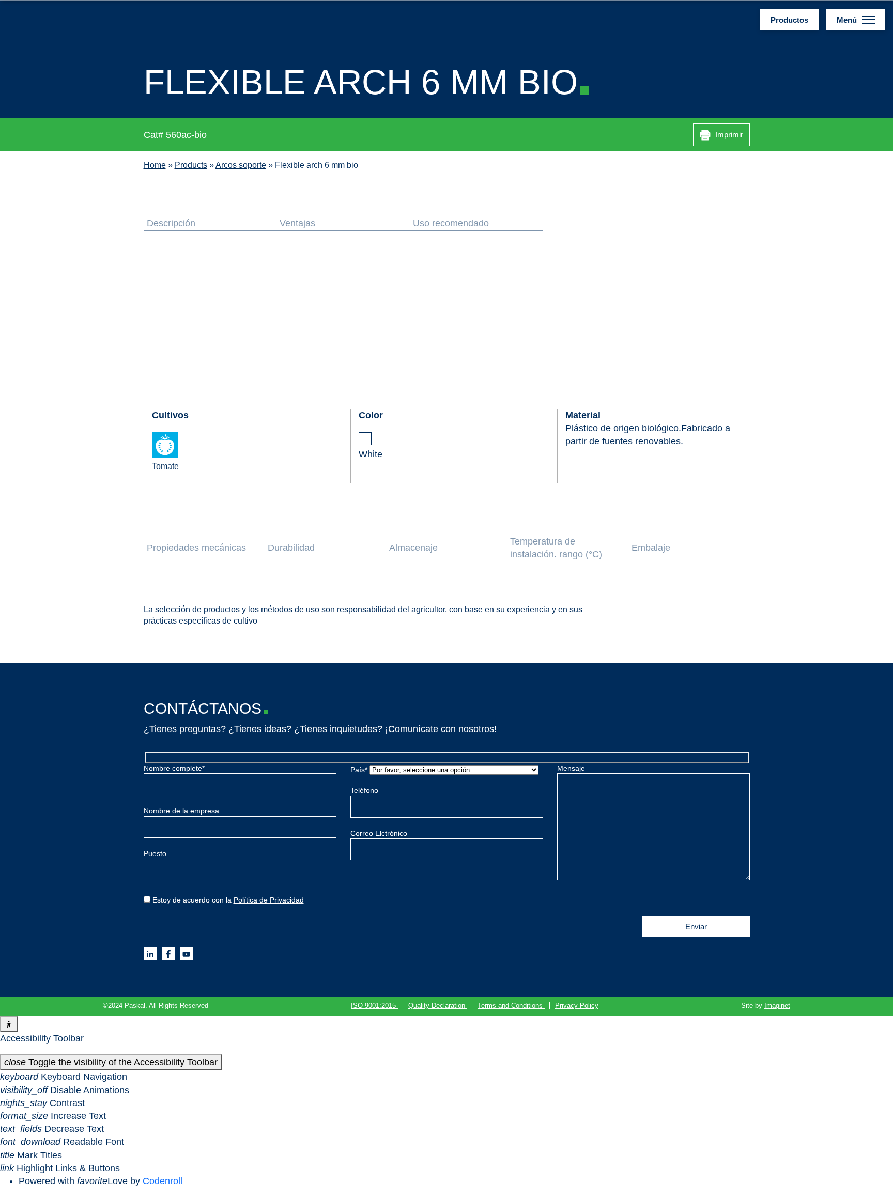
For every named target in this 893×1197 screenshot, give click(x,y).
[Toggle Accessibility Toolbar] (9, 1024)
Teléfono (364, 790)
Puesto (155, 853)
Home (155, 164)
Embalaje (651, 547)
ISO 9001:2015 (374, 1005)
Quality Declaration (437, 1005)
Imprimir (728, 134)
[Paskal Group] (59, 19)
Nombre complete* (174, 768)
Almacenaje (413, 547)
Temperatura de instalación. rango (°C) (556, 547)
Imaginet (777, 1005)
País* (359, 770)
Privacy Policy (576, 1005)
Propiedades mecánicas (196, 547)
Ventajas (297, 223)
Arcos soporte (240, 164)
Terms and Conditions (511, 1005)
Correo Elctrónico (378, 833)
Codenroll (162, 1181)
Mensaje (571, 768)
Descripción (171, 223)
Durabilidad (291, 547)
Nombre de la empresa (181, 810)
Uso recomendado (451, 223)
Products (191, 164)
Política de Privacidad (269, 900)
